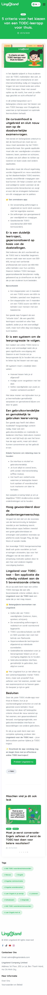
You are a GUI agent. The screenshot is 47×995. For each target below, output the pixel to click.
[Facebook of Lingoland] (3, 946)
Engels (20, 875)
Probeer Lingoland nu (23, 762)
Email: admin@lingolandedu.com (16, 957)
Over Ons (6, 981)
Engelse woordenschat (14, 887)
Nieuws (8, 875)
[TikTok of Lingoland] (6, 946)
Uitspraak (25, 900)
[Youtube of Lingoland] (10, 946)
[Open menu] (44, 4)
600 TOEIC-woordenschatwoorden (18, 868)
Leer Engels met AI (12, 912)
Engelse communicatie (14, 881)
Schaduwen (9, 900)
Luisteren (34, 894)
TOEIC (12, 771)
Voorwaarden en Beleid (12, 984)
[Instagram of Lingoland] (14, 946)
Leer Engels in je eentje (14, 894)
